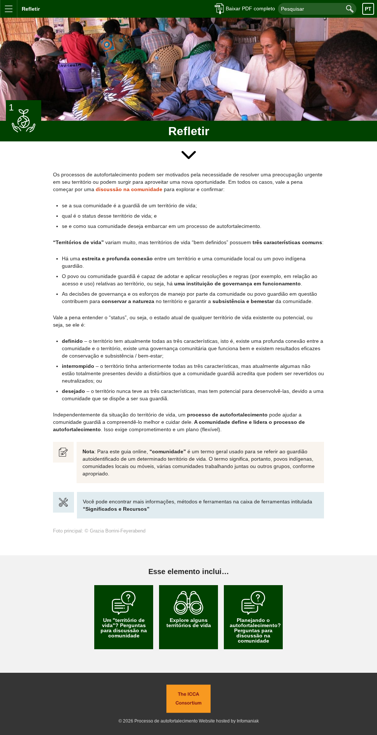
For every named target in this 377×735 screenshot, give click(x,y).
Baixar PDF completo (250, 8)
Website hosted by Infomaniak (229, 721)
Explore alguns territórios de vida (188, 622)
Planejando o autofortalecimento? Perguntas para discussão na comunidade (255, 630)
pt (368, 9)
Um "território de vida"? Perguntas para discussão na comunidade (124, 628)
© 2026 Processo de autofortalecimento (158, 721)
